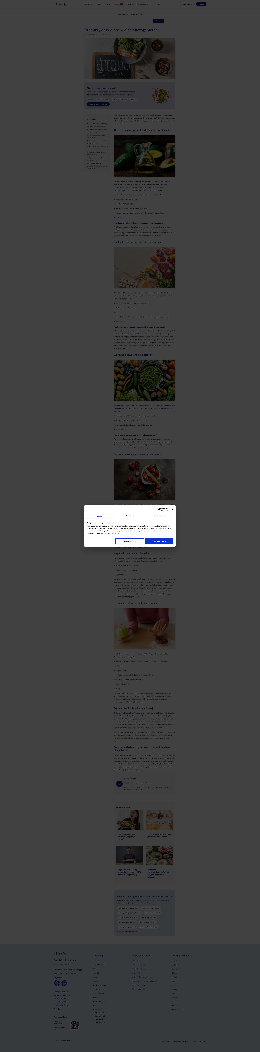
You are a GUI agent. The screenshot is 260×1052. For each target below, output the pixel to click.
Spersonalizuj (128, 541)
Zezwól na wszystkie (159, 541)
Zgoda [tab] (99, 516)
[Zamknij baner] (172, 509)
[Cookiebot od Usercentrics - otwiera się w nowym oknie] (159, 509)
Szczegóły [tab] (130, 516)
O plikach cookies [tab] (160, 516)
